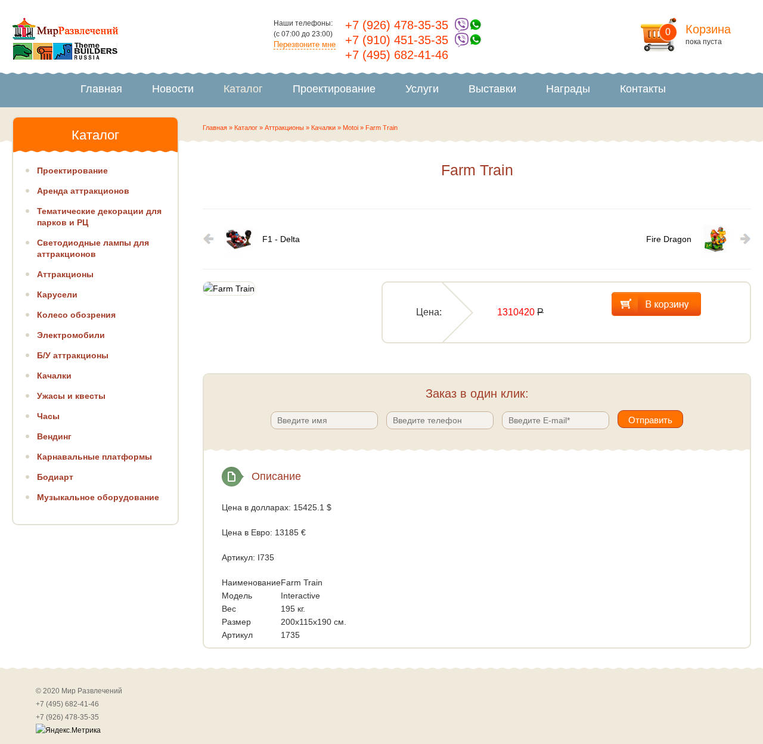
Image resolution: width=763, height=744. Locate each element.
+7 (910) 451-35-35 (396, 39)
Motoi (350, 127)
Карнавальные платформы (94, 456)
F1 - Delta (281, 239)
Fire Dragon (668, 239)
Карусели (57, 294)
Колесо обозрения (76, 315)
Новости (173, 89)
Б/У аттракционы (72, 355)
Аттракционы (284, 127)
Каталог (243, 89)
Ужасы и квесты (71, 396)
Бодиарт (55, 477)
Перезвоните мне (305, 44)
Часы (48, 416)
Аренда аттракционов (83, 191)
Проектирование (334, 89)
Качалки (323, 127)
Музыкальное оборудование (98, 497)
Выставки (492, 89)
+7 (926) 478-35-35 (396, 25)
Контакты (643, 89)
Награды (568, 89)
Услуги (422, 89)
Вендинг (54, 436)
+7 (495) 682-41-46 (396, 54)
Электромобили (71, 335)
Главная (101, 89)
